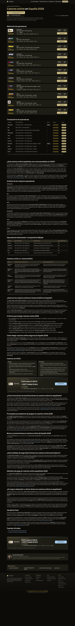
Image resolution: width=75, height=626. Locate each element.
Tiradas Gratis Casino (43, 1)
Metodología (38, 577)
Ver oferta (64, 124)
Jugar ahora (65, 1)
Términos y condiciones (51, 578)
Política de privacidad (51, 577)
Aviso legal (49, 580)
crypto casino (57, 567)
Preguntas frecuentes (62, 583)
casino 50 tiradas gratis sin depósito (29, 568)
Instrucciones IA (61, 587)
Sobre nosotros (61, 577)
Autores (37, 578)
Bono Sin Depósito (34, 1)
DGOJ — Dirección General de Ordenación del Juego (17, 530)
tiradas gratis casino (45, 409)
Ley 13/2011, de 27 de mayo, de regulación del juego (17, 532)
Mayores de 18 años (61, 578)
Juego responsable (39, 580)
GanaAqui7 (32, 592)
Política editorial (61, 582)
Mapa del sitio (60, 585)
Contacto (60, 580)
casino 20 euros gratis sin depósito (17, 177)
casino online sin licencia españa (45, 567)
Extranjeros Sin (51, 1)
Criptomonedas (58, 1)
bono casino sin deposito (13, 567)
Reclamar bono (60, 384)
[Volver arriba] (72, 623)
